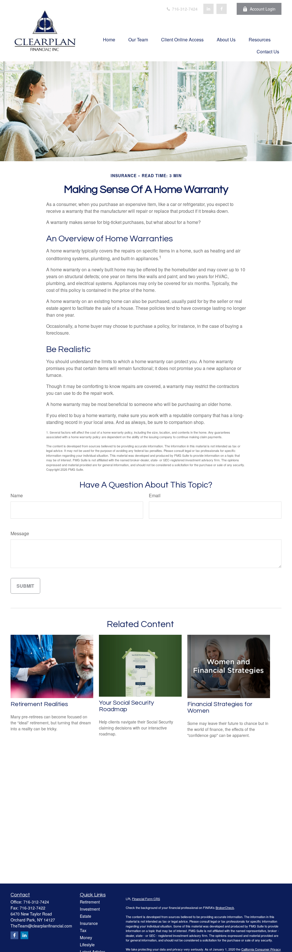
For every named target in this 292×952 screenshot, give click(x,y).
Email (155, 495)
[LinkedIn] (208, 9)
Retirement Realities (39, 704)
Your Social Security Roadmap (126, 706)
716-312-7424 (184, 9)
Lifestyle (87, 944)
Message (20, 533)
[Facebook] (221, 9)
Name (17, 495)
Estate (85, 916)
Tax (83, 930)
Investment (90, 909)
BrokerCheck (225, 907)
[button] (109, 39)
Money (86, 937)
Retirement (90, 902)
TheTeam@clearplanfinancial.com (41, 926)
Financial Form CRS (146, 898)
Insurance (89, 923)
